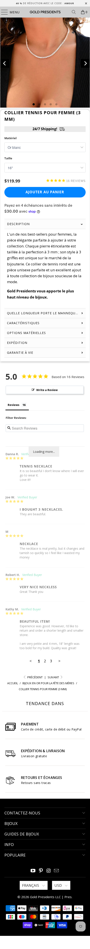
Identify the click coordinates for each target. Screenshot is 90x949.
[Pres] (45, 12)
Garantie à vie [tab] (20, 352)
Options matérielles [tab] (26, 333)
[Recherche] (74, 12)
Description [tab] (18, 224)
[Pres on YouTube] (33, 871)
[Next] (85, 63)
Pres (68, 897)
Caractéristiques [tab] (23, 323)
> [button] (59, 660)
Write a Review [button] (47, 390)
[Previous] (5, 63)
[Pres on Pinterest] (41, 871)
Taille (8, 158)
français (31, 885)
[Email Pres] (56, 871)
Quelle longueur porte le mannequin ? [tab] (44, 313)
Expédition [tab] (17, 343)
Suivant (54, 677)
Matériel (10, 138)
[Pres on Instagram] (48, 871)
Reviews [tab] (13, 405)
